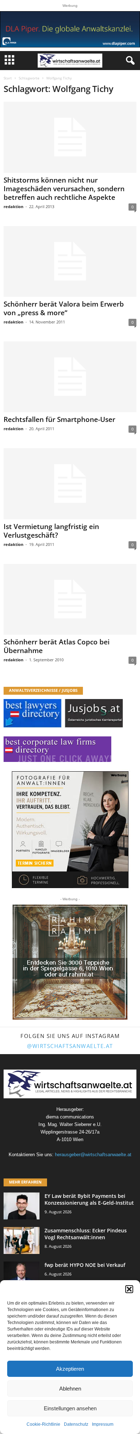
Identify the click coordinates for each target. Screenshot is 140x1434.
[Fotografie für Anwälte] (70, 829)
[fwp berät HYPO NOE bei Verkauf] (21, 1274)
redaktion (13, 206)
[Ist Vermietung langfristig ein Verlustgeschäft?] (70, 483)
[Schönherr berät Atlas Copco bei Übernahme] (70, 599)
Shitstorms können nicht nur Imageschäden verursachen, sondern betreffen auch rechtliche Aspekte (64, 188)
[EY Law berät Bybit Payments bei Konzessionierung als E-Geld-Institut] (21, 1205)
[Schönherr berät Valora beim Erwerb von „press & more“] (70, 261)
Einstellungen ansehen (70, 1408)
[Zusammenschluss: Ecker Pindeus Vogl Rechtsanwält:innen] (21, 1240)
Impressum (102, 1424)
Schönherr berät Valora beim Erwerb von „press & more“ (64, 308)
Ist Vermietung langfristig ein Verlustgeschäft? (51, 531)
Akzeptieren (70, 1369)
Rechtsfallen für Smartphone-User (59, 419)
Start (8, 78)
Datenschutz (76, 1424)
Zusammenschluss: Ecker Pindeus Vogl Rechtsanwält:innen (86, 1234)
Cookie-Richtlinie (43, 1424)
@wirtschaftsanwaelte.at (70, 1045)
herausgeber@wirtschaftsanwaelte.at (93, 1154)
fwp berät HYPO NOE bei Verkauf (85, 1264)
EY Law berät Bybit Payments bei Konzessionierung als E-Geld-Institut (89, 1199)
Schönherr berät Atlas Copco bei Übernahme (56, 646)
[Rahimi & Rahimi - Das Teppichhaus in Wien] (70, 962)
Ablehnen (70, 1388)
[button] (129, 1289)
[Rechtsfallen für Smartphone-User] (70, 376)
